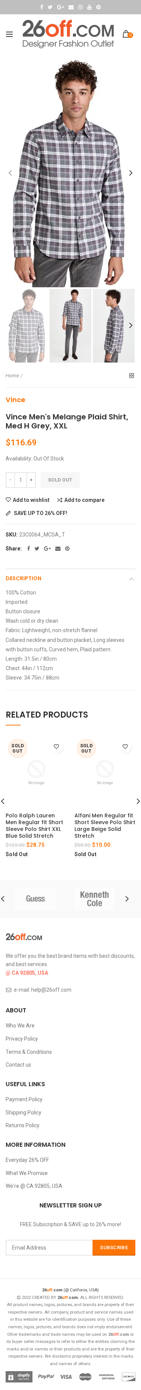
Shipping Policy (23, 1113)
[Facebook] (28, 548)
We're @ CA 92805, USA (34, 1186)
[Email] (58, 548)
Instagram (80, 7)
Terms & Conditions (29, 1052)
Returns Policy (22, 1125)
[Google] (47, 548)
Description (23, 578)
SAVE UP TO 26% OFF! (40, 513)
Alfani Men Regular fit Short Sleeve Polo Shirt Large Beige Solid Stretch (104, 826)
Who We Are (20, 1026)
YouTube (89, 7)
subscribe (114, 1247)
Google (60, 7)
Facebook (41, 7)
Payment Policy (24, 1099)
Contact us (18, 1065)
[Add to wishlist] (56, 746)
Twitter (50, 7)
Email (71, 7)
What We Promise (27, 1173)
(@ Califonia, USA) (70, 1290)
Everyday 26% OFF (27, 1160)
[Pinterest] (67, 548)
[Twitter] (37, 548)
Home (12, 375)
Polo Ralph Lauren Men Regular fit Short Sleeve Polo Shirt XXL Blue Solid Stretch (34, 826)
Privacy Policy (22, 1039)
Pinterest (98, 7)
